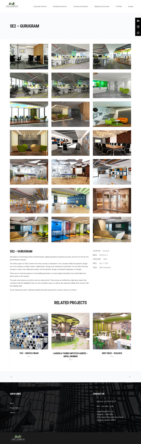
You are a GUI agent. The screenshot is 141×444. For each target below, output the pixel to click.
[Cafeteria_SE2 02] (29, 200)
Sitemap (12, 413)
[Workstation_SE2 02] (29, 85)
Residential (107, 267)
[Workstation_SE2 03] (112, 56)
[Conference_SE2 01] (112, 143)
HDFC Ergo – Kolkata (112, 353)
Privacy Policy (14, 408)
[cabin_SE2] (29, 56)
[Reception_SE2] (112, 85)
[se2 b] (70, 229)
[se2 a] (112, 229)
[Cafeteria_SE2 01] (70, 200)
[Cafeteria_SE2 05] (29, 172)
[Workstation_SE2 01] (70, 85)
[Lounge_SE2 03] (70, 114)
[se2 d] (112, 200)
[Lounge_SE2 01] (29, 143)
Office (105, 259)
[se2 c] (29, 229)
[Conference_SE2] (70, 143)
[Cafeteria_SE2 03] (112, 172)
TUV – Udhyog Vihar (29, 353)
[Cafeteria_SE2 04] (70, 172)
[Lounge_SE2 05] (29, 114)
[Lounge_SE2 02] (112, 114)
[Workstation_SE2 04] (70, 56)
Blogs (12, 403)
